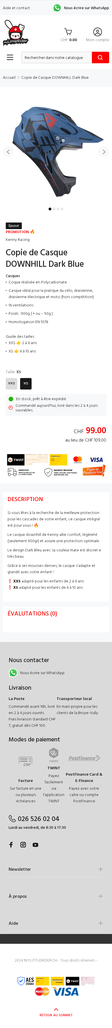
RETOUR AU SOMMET (56, 1015)
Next (103, 151)
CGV (56, 967)
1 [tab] (50, 209)
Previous (8, 151)
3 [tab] (58, 209)
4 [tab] (62, 209)
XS (26, 383)
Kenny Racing (18, 240)
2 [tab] (54, 209)
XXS (11, 383)
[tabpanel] (56, 149)
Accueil (9, 77)
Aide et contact (16, 8)
